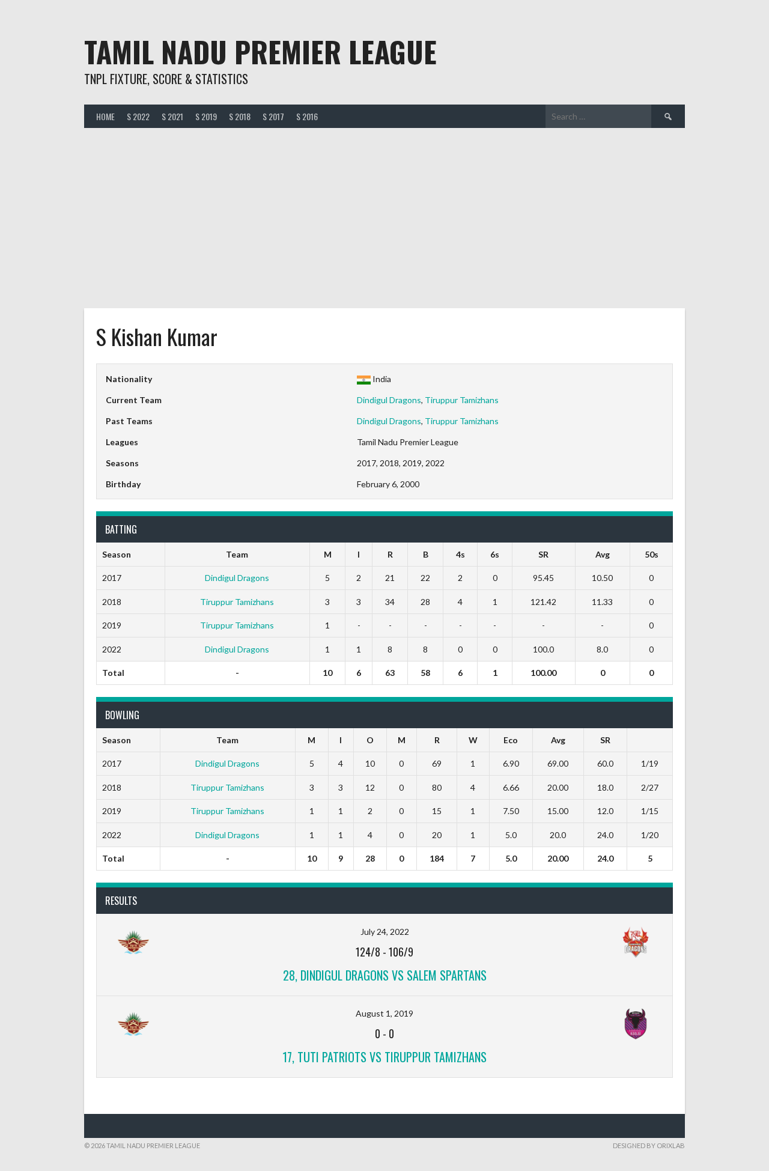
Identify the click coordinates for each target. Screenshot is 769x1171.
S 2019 (206, 116)
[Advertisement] (384, 218)
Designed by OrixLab (649, 1145)
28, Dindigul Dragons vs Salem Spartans (385, 975)
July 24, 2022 (384, 931)
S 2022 (138, 116)
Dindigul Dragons (389, 400)
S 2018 (240, 116)
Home (105, 116)
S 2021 (172, 116)
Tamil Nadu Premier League (260, 51)
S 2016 (307, 116)
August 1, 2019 (384, 1013)
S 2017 (273, 116)
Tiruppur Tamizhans (462, 400)
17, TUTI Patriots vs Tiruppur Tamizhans (384, 1057)
